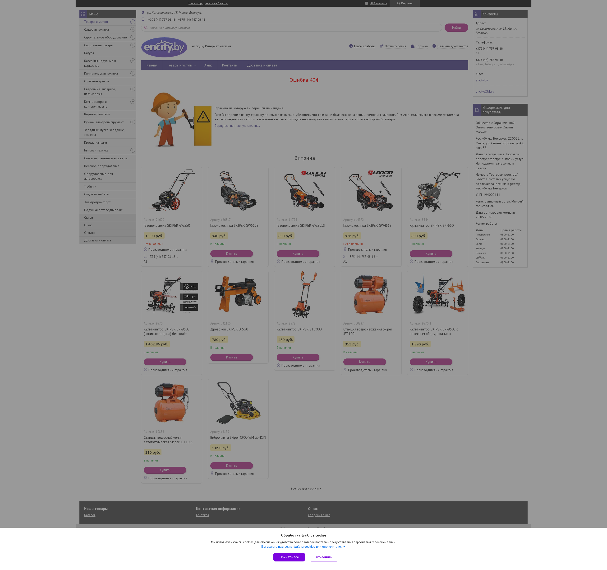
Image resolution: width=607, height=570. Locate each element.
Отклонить (324, 557)
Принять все (289, 557)
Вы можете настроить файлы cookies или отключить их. (302, 546)
